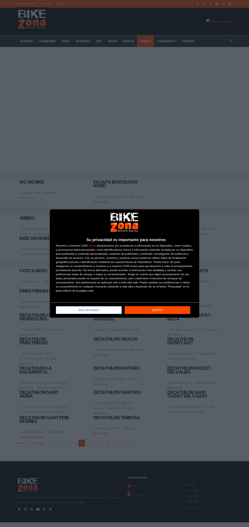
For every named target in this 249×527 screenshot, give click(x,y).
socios (92, 245)
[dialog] (124, 263)
